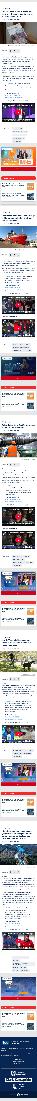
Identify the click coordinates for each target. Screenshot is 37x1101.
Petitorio (23, 967)
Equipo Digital (5, 19)
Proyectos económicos (20, 131)
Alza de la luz (17, 128)
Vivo (18, 169)
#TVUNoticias (9, 83)
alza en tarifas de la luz (20, 957)
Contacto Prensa (18, 1063)
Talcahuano (17, 350)
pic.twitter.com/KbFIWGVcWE (14, 97)
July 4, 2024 (24, 101)
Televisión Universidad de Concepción (20, 1042)
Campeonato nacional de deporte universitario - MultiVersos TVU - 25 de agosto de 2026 (13, 195)
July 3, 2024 (24, 293)
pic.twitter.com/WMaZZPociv (14, 719)
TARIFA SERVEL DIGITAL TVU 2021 (10, 1056)
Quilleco (15, 970)
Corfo (27, 556)
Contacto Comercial (18, 1061)
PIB (22, 559)
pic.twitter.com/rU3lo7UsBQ (13, 290)
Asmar (15, 344)
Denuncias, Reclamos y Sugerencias (18, 1066)
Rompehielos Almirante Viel (21, 347)
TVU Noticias (6, 8)
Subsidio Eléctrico (18, 138)
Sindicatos (29, 562)
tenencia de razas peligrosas (22, 753)
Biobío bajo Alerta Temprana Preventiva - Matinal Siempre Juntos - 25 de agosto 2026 (14, 185)
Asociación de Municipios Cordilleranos (20, 964)
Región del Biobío (25, 344)
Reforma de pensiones (19, 135)
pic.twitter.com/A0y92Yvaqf (13, 926)
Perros (31, 750)
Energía (15, 967)
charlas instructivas (19, 750)
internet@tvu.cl (18, 1059)
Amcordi (15, 960)
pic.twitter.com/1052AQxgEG (13, 501)
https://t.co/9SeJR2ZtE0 (12, 95)
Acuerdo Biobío (17, 556)
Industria (16, 559)
